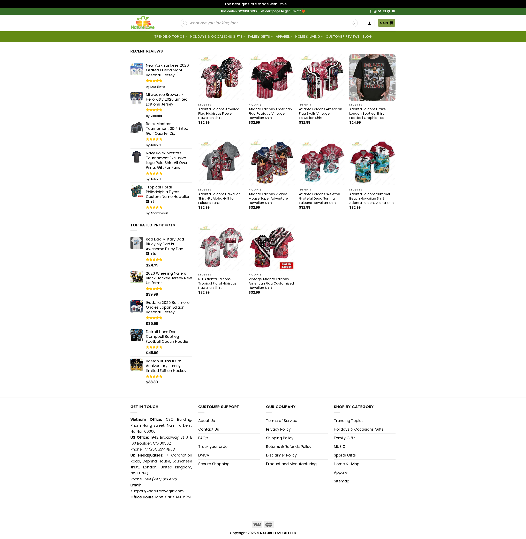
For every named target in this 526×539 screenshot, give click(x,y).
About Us (206, 420)
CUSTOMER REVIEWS (343, 36)
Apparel (283, 36)
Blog (367, 36)
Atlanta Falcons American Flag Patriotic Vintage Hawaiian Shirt (270, 113)
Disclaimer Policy (281, 455)
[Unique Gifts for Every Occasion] (147, 23)
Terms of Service (281, 420)
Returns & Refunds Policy (288, 446)
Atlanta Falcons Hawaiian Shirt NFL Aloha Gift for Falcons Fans (219, 198)
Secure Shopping (214, 463)
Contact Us (208, 429)
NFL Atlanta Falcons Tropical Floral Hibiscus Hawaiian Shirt (217, 283)
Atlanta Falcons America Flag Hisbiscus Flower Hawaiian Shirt (218, 113)
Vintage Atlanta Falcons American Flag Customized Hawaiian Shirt (271, 283)
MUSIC (339, 446)
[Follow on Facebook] (370, 11)
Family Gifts (259, 36)
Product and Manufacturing (291, 463)
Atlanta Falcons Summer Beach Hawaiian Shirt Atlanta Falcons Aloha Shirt (371, 198)
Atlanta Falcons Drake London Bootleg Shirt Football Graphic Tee (367, 113)
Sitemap (341, 481)
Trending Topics (348, 420)
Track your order (213, 446)
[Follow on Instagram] (375, 11)
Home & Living (307, 36)
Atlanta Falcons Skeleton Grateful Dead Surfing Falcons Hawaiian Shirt (319, 198)
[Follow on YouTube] (393, 11)
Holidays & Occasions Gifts (216, 36)
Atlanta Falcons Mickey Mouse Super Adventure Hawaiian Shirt (268, 198)
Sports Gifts (345, 455)
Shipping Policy (279, 437)
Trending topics (169, 36)
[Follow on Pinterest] (388, 11)
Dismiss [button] (295, 4)
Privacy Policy (278, 429)
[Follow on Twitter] (379, 11)
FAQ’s (203, 437)
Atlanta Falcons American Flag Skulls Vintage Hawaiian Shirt (320, 113)
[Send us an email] (384, 11)
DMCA (203, 455)
